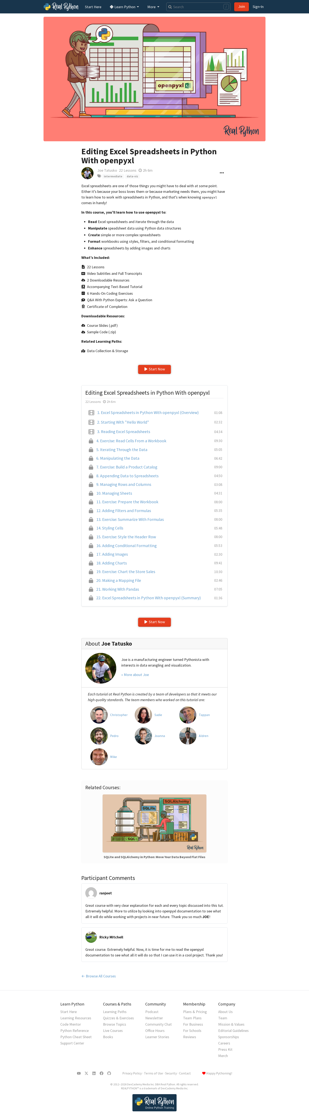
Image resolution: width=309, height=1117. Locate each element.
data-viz (132, 176)
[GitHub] (109, 1073)
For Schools (192, 1030)
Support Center (72, 1043)
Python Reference (74, 1030)
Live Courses (113, 1030)
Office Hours (155, 1030)
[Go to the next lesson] (154, 79)
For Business (193, 1024)
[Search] (169, 7)
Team (222, 1018)
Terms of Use (153, 1073)
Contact (185, 1073)
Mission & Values (231, 1024)
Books (108, 1036)
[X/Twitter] (86, 1073)
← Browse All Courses (98, 976)
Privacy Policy (132, 1073)
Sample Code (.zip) (101, 332)
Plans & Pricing (195, 1011)
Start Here (93, 6)
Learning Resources (75, 1018)
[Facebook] (101, 1073)
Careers (224, 1043)
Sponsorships (228, 1036)
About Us (225, 1011)
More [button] (151, 6)
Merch (223, 1055)
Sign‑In (258, 6)
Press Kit (225, 1049)
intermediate (113, 176)
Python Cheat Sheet (76, 1036)
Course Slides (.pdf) (102, 325)
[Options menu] (222, 173)
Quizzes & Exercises (118, 1018)
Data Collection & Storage (107, 350)
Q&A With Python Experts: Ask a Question (119, 299)
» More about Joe (135, 674)
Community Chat (158, 1024)
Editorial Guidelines (233, 1030)
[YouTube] (79, 1073)
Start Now (157, 369)
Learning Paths (115, 1011)
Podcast (151, 1011)
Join (241, 6)
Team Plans (192, 1018)
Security (171, 1073)
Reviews (189, 1036)
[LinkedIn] (94, 1073)
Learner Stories (157, 1036)
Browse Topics (114, 1024)
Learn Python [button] (125, 6)
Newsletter (154, 1018)
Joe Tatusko (107, 170)
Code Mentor (70, 1024)
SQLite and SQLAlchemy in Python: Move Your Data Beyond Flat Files (154, 857)
